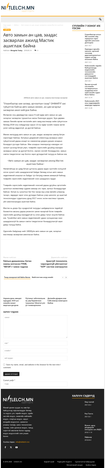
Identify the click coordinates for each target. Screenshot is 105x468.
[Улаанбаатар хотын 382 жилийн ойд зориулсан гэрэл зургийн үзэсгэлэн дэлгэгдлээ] (77, 37)
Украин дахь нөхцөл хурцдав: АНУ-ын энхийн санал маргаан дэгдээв (12, 301)
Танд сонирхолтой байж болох (17, 277)
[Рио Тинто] (77, 417)
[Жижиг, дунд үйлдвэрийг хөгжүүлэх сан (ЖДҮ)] (77, 428)
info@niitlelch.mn (22, 442)
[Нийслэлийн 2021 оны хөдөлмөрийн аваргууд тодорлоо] (77, 104)
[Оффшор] (77, 440)
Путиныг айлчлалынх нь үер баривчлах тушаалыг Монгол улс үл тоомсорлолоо (35, 301)
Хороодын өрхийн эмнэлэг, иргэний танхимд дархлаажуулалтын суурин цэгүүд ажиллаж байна (93, 54)
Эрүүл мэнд (64, 19)
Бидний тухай (49, 462)
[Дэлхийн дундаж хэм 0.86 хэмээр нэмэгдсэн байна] (57, 289)
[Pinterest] (18, 57)
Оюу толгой (89, 402)
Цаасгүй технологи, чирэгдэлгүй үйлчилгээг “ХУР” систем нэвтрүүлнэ (53, 264)
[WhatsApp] (25, 57)
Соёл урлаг (44, 19)
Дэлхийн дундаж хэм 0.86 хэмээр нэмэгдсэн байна (57, 300)
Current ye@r (9, 380)
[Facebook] (6, 57)
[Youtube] (16, 448)
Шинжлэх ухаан (78, 19)
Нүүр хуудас (7, 25)
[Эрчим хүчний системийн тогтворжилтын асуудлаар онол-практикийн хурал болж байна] (77, 87)
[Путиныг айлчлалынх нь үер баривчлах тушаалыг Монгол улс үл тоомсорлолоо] (35, 289)
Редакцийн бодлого (64, 462)
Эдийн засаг (32, 19)
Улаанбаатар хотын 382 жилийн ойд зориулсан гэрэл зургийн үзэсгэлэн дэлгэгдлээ (93, 38)
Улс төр (11, 19)
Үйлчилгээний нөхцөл (74, 465)
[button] (100, 19)
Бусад (90, 19)
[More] (31, 57)
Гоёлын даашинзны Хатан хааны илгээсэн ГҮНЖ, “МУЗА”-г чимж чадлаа (17, 264)
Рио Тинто (89, 413)
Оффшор (88, 437)
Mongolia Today (16, 50)
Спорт (54, 19)
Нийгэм (20, 19)
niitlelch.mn (18, 462)
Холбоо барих (91, 465)
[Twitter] (12, 57)
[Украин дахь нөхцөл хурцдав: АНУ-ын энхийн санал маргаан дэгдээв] (13, 289)
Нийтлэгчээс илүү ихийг (42, 277)
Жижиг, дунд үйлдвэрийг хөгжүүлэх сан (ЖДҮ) (93, 427)
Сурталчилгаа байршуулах (85, 462)
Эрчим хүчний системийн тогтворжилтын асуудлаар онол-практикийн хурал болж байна (92, 89)
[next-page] (66, 277)
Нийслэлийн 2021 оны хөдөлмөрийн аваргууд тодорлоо (92, 103)
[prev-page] (62, 277)
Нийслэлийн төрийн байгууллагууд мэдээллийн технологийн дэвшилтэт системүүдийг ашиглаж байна (93, 72)
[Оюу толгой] (77, 405)
